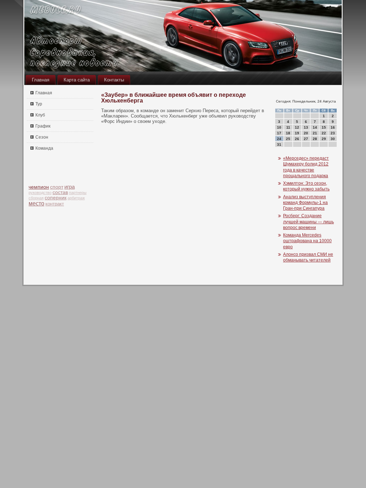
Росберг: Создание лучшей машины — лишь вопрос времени (308, 221)
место (36, 203)
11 (288, 127)
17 (279, 133)
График (42, 126)
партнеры (77, 192)
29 (324, 139)
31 (279, 144)
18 (288, 133)
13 (306, 127)
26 (297, 139)
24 (279, 139)
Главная (40, 80)
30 (333, 139)
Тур (38, 103)
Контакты (114, 80)
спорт (56, 187)
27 (306, 139)
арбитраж (76, 198)
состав (60, 192)
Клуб (40, 115)
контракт (54, 203)
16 (333, 127)
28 (315, 139)
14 (315, 127)
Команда (44, 148)
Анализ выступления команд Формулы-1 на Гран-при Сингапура (305, 202)
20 (306, 133)
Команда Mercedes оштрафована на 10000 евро (307, 241)
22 (324, 133)
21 (315, 133)
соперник (55, 197)
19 (297, 133)
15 (324, 127)
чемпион (39, 187)
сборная (36, 198)
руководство (40, 192)
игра (69, 187)
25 (288, 139)
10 (279, 127)
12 (297, 127)
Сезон (41, 137)
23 (333, 133)
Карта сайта (77, 80)
